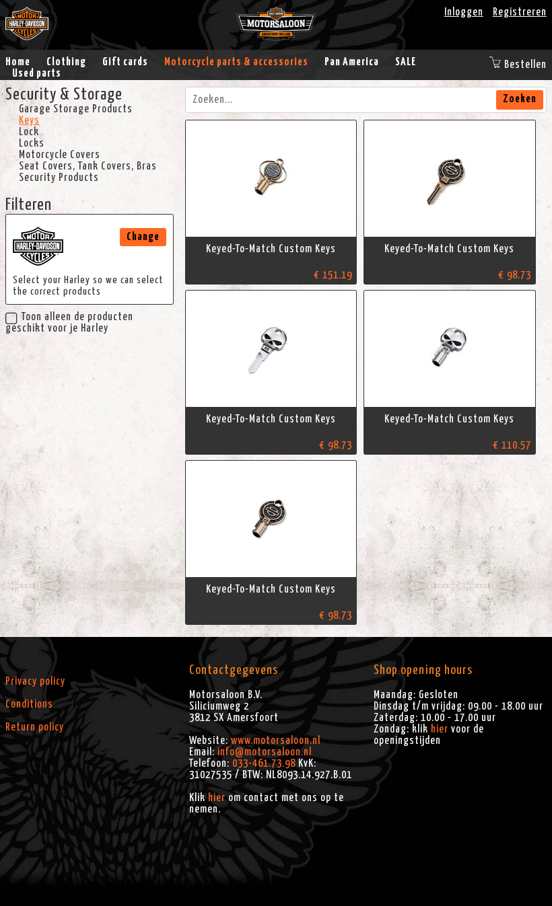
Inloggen (463, 12)
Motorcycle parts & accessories (236, 61)
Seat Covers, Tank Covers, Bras (88, 166)
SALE (405, 61)
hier (217, 797)
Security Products (59, 177)
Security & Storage (64, 95)
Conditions (29, 704)
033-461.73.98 (264, 763)
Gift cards (125, 61)
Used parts (36, 73)
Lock (29, 131)
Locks (31, 143)
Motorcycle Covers (59, 154)
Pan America (351, 61)
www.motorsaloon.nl (275, 740)
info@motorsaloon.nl (264, 752)
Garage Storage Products (76, 109)
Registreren (520, 12)
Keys (29, 120)
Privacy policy (35, 681)
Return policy (34, 727)
